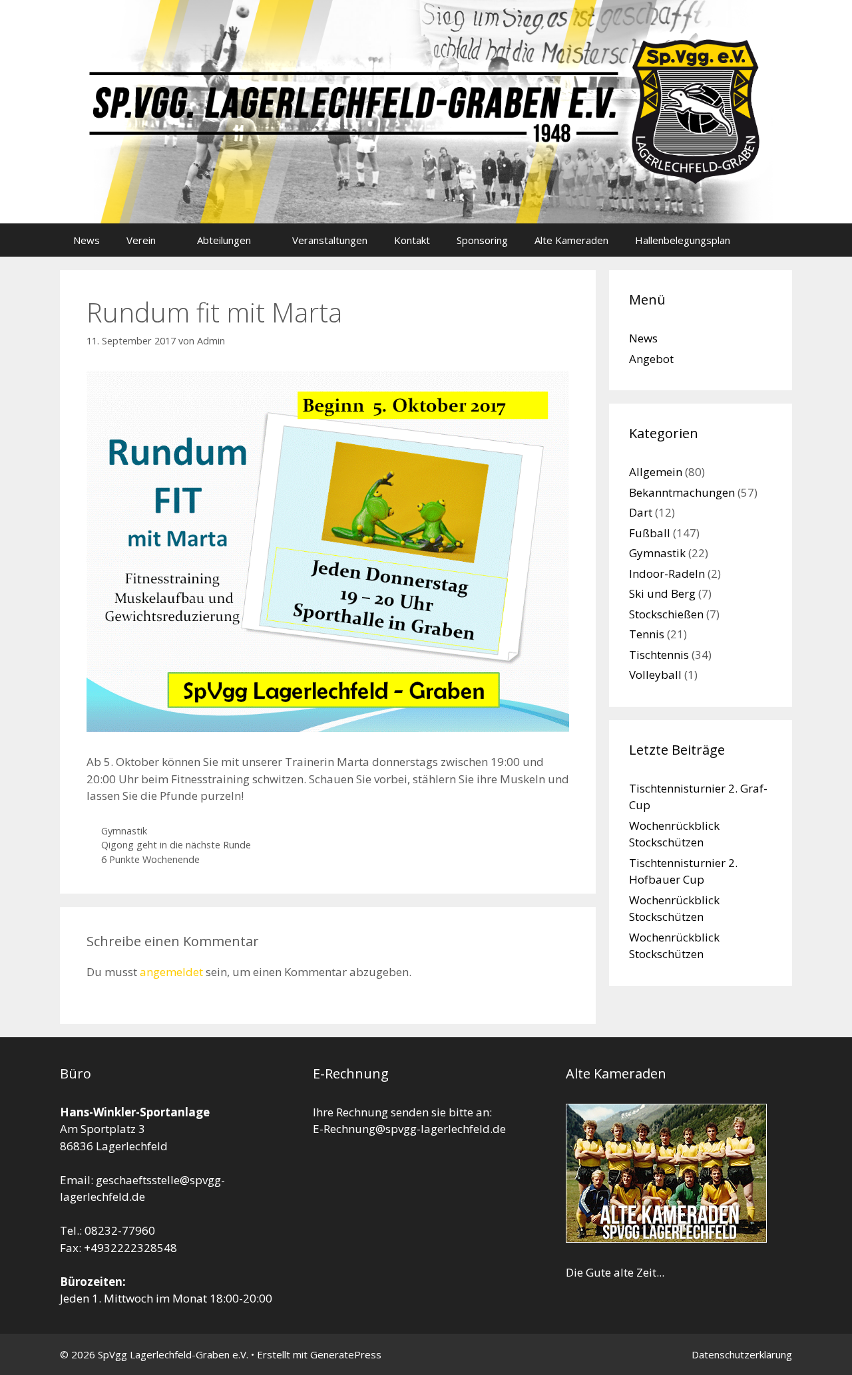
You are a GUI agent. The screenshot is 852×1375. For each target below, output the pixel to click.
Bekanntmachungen (682, 492)
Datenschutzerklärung (742, 1354)
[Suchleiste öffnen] (772, 240)
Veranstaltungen (329, 240)
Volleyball (655, 674)
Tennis (646, 634)
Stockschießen (666, 614)
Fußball (649, 533)
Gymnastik (124, 830)
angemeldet (171, 971)
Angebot (651, 358)
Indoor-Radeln (667, 573)
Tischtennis (659, 654)
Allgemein (655, 471)
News (86, 240)
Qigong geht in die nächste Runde (176, 844)
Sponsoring (482, 240)
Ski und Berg (662, 593)
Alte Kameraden (571, 240)
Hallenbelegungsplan (682, 240)
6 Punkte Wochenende (150, 859)
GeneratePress (345, 1354)
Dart (640, 512)
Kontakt (412, 240)
